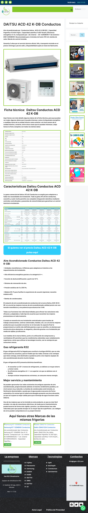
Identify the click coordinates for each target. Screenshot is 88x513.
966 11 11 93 (81, 2)
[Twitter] (6, 2)
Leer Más (7, 444)
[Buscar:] (74, 35)
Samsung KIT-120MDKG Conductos (17, 427)
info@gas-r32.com (76, 461)
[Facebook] (2, 2)
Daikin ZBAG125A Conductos (44, 427)
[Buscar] (82, 35)
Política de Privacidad (55, 510)
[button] (71, 9)
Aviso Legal (37, 510)
